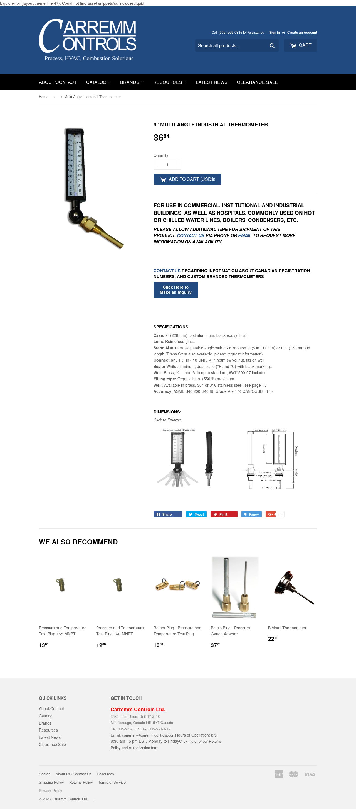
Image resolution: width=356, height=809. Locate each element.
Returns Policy (81, 782)
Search (44, 773)
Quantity (161, 155)
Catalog (96, 82)
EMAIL (245, 235)
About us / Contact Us (74, 773)
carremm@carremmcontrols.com (148, 735)
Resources (168, 82)
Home (43, 96)
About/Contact (58, 82)
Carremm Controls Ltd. (70, 798)
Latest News (212, 82)
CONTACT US (191, 235)
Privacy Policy (50, 790)
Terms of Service (112, 782)
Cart (305, 45)
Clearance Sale (257, 82)
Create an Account (302, 32)
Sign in (274, 32)
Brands (130, 82)
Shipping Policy (51, 782)
